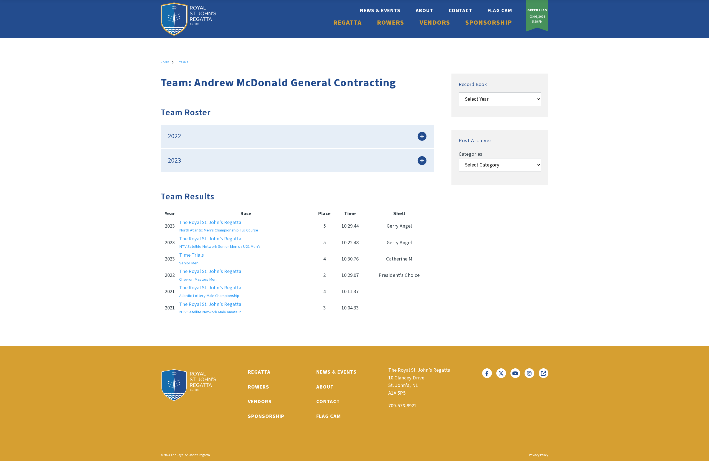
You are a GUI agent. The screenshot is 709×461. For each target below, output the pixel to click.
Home (165, 62)
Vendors (435, 22)
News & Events (380, 10)
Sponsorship (488, 22)
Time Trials (191, 258)
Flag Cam (499, 10)
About (424, 10)
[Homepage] (188, 19)
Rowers (390, 22)
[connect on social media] (487, 373)
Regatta (347, 22)
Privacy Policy (538, 455)
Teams (183, 62)
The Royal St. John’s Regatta (218, 226)
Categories (470, 154)
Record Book (473, 84)
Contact (460, 10)
